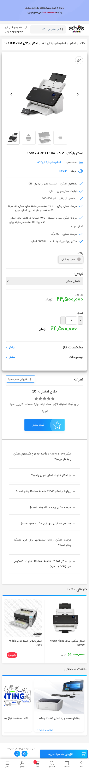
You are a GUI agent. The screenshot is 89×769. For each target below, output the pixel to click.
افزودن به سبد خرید (60, 754)
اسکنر (73, 43)
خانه (82, 43)
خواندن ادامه (45, 730)
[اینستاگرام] (24, 754)
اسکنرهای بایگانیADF (54, 43)
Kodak (63, 171)
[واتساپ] (17, 754)
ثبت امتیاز (38, 425)
